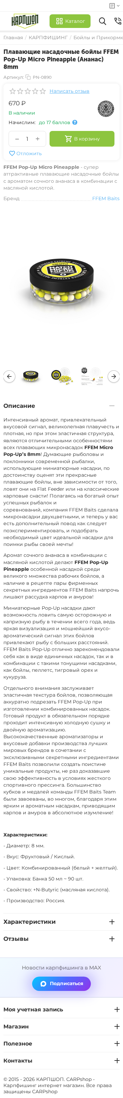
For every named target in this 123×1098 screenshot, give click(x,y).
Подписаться (66, 983)
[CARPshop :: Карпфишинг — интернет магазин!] (26, 21)
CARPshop (44, 1091)
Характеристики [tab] (29, 921)
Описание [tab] (19, 405)
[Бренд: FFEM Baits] (105, 108)
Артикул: (13, 77)
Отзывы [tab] (16, 938)
